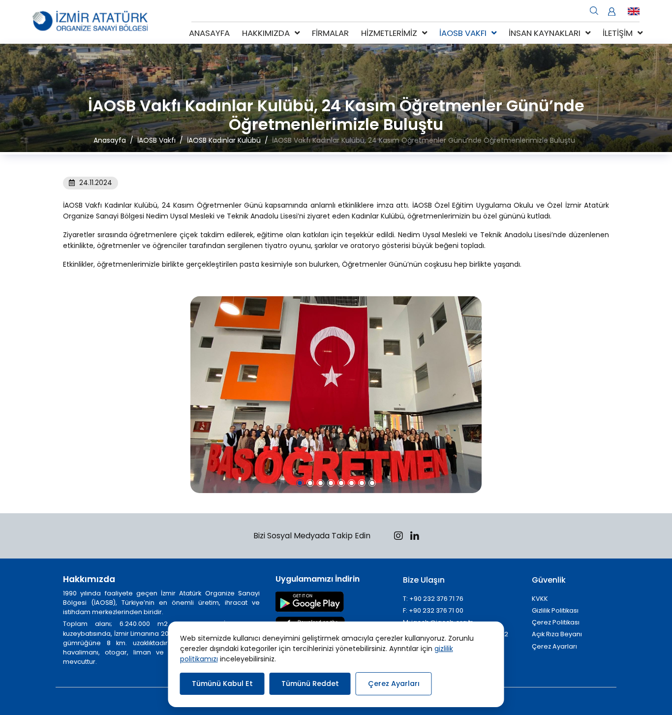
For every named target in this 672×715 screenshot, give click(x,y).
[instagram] (398, 537)
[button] (300, 483)
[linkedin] (414, 537)
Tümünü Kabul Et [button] (222, 683)
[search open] (594, 9)
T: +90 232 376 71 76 (433, 598)
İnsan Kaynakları (544, 33)
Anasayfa (209, 33)
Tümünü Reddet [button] (310, 683)
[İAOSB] (90, 22)
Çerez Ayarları (554, 646)
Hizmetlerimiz (389, 33)
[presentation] (70, 394)
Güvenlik (549, 580)
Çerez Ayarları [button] (394, 683)
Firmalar (330, 33)
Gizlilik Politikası (555, 610)
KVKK (540, 598)
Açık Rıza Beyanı (557, 634)
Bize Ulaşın (424, 580)
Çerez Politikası (556, 622)
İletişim (618, 33)
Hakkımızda (266, 33)
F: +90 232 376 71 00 (433, 610)
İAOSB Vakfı (463, 33)
